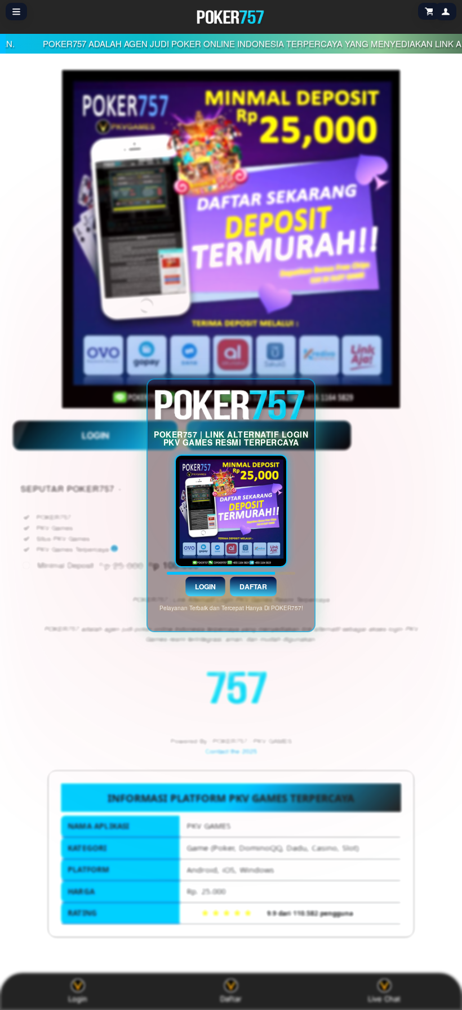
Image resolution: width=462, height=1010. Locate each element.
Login (205, 586)
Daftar (253, 586)
